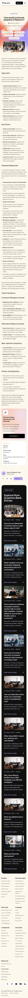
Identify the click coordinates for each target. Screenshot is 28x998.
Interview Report (5, 886)
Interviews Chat (5, 941)
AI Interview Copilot (5, 881)
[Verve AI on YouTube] (20, 984)
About (16, 910)
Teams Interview (19, 935)
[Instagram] (7, 478)
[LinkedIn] (11, 478)
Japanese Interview (20, 946)
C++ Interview (18, 941)
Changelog (18, 918)
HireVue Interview (19, 886)
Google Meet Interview (20, 933)
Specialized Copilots (6, 891)
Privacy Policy (18, 920)
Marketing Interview (20, 898)
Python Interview (19, 938)
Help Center (4, 979)
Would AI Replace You (6, 910)
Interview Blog (4, 971)
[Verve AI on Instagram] (16, 984)
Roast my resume (5, 915)
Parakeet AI (4, 946)
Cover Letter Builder (6, 912)
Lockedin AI (4, 943)
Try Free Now (13, 436)
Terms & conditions (14, 993)
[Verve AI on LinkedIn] (25, 984)
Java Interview (18, 943)
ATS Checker (4, 918)
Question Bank (5, 969)
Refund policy (4, 993)
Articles (3, 966)
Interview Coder (5, 935)
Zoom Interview (19, 930)
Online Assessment (19, 883)
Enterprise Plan (4, 889)
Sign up (19, 3)
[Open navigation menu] (25, 3)
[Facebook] (3, 478)
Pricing (3, 896)
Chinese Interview (19, 951)
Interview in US (18, 954)
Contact (17, 912)
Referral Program (19, 915)
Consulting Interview (20, 896)
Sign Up (17, 478)
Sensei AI (3, 938)
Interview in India (19, 956)
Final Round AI (4, 933)
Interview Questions (6, 974)
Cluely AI (3, 930)
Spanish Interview (19, 948)
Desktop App (4, 894)
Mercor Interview (19, 889)
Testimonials (4, 976)
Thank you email (5, 920)
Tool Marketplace (5, 923)
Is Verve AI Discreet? (6, 963)
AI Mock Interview (5, 883)
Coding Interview (19, 881)
